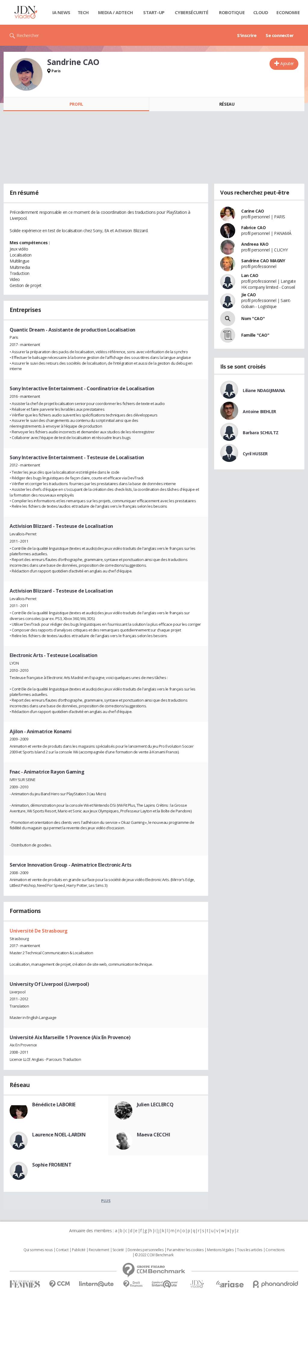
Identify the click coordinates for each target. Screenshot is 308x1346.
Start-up (154, 12)
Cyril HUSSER (255, 453)
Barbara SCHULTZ (261, 432)
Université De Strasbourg (39, 930)
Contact (62, 1250)
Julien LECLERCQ (155, 1104)
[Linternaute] (96, 1284)
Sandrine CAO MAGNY (263, 260)
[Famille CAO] (227, 335)
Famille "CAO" (255, 335)
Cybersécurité (191, 12)
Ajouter (287, 63)
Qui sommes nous (38, 1250)
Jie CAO (248, 295)
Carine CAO (252, 211)
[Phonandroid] (275, 1284)
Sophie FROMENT (51, 1164)
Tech (83, 12)
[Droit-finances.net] (133, 1284)
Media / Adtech (115, 12)
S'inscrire (247, 35)
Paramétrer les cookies (185, 1250)
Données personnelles (146, 1250)
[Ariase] (230, 1284)
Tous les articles (249, 1250)
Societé (118, 1250)
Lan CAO (249, 275)
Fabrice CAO (253, 227)
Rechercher (28, 35)
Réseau (226, 104)
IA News (61, 12)
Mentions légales (220, 1250)
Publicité (78, 1250)
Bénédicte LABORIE (53, 1104)
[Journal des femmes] (25, 1284)
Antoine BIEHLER (259, 411)
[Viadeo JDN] (197, 1284)
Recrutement (99, 1250)
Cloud (260, 12)
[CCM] (59, 1284)
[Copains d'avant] (165, 1284)
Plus (105, 1200)
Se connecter (280, 35)
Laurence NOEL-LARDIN (59, 1134)
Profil (76, 104)
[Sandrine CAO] (26, 74)
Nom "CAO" (253, 318)
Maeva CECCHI (153, 1134)
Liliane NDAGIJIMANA (264, 390)
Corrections (275, 1250)
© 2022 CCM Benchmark (154, 1255)
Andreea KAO (254, 244)
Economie (288, 12)
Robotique (232, 12)
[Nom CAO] (227, 318)
